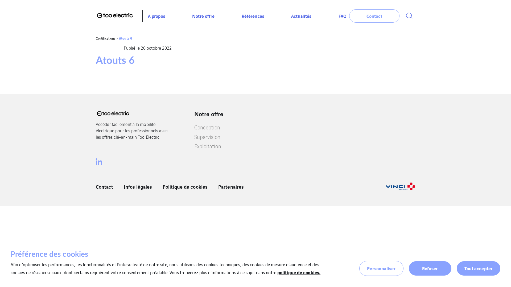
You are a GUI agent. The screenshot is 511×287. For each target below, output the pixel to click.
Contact (104, 186)
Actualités (301, 15)
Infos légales (138, 186)
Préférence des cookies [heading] (49, 254)
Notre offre (203, 15)
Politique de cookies (185, 186)
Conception (207, 127)
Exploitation (207, 146)
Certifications (106, 38)
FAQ (343, 15)
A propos (156, 15)
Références (253, 15)
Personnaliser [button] (381, 268)
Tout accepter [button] (478, 268)
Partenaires (231, 186)
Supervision (207, 136)
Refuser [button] (430, 268)
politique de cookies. (298, 272)
